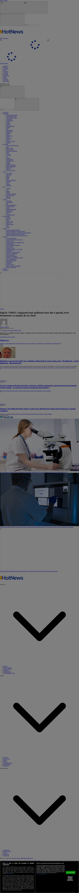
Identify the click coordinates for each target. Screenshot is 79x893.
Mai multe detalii (10, 873)
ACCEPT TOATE (71, 872)
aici (31, 883)
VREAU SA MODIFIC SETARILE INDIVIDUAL (70, 878)
